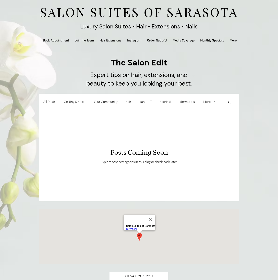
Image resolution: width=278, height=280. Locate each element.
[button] (229, 102)
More (207, 102)
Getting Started (74, 102)
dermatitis (187, 102)
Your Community (106, 102)
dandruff (145, 102)
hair (128, 102)
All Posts (49, 102)
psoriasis (166, 102)
